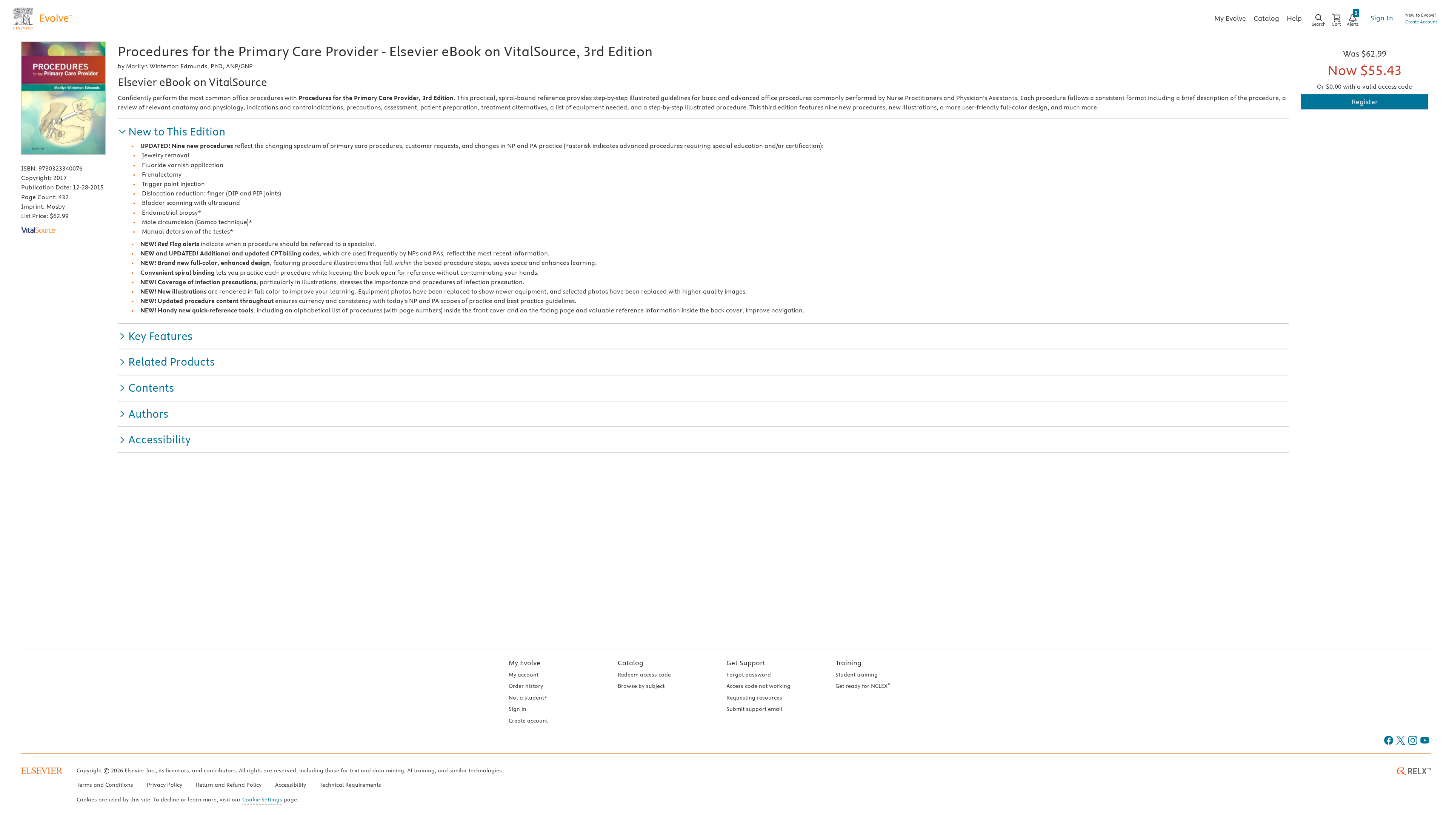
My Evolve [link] (1230, 18)
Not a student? (527, 697)
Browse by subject (641, 686)
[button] (171, 132)
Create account (528, 720)
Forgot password (748, 674)
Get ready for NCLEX (862, 686)
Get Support (745, 662)
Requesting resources (754, 697)
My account (523, 674)
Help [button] (1294, 18)
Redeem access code (644, 674)
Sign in (517, 709)
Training (848, 662)
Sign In (1382, 18)
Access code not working (758, 686)
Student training (856, 674)
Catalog (630, 662)
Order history (526, 686)
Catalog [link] (1266, 18)
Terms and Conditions (105, 784)
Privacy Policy (164, 784)
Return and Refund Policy (228, 784)
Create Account (1421, 22)
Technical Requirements (350, 784)
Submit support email (754, 709)
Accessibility (290, 784)
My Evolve (524, 662)
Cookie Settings (262, 799)
